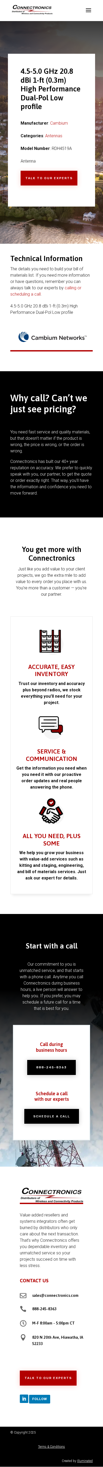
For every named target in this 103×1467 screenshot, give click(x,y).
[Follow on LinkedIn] (24, 1399)
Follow (39, 1399)
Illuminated (85, 1461)
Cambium (59, 123)
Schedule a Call (51, 1116)
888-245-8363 (51, 1067)
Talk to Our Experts (49, 178)
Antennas (53, 135)
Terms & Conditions (51, 1447)
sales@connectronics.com (55, 1295)
